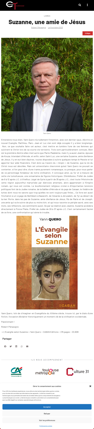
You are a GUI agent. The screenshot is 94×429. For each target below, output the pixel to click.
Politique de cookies (45, 426)
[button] (90, 386)
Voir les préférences (47, 420)
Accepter (47, 407)
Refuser (47, 413)
